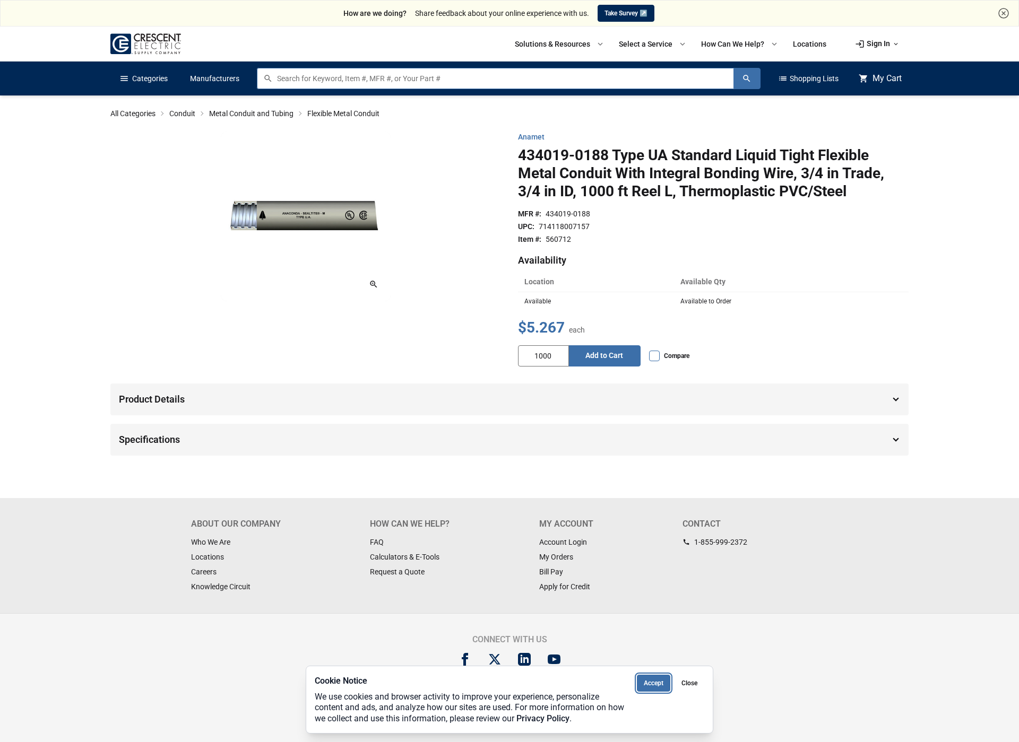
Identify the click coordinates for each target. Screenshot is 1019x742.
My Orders (556, 557)
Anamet (531, 137)
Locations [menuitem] (809, 44)
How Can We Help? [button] (740, 44)
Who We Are (210, 542)
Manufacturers (214, 78)
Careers (204, 572)
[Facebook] (465, 659)
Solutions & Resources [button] (560, 44)
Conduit (182, 113)
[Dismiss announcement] (1003, 13)
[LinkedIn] (524, 659)
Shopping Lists (808, 78)
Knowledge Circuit (221, 586)
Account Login (563, 542)
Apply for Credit (564, 586)
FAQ (377, 542)
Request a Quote (397, 572)
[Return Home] (145, 44)
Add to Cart (604, 355)
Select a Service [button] (653, 44)
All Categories (133, 113)
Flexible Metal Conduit (343, 113)
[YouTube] (554, 659)
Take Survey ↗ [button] (626, 13)
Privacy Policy (542, 718)
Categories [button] (143, 78)
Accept (653, 683)
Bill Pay (551, 572)
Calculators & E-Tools (404, 557)
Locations (207, 557)
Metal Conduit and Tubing (251, 113)
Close (689, 683)
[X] (494, 659)
